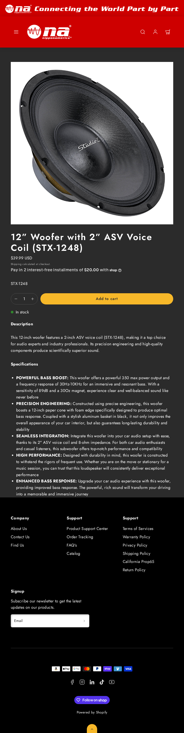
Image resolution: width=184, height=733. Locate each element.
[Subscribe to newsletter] (84, 620)
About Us (19, 529)
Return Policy (134, 570)
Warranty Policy (136, 537)
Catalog (73, 553)
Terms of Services (138, 529)
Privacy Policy (135, 545)
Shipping (16, 264)
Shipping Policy (136, 553)
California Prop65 (138, 562)
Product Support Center (87, 529)
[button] (16, 31)
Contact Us (20, 537)
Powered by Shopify (92, 712)
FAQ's (72, 545)
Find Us (17, 545)
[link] (155, 31)
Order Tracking (80, 537)
